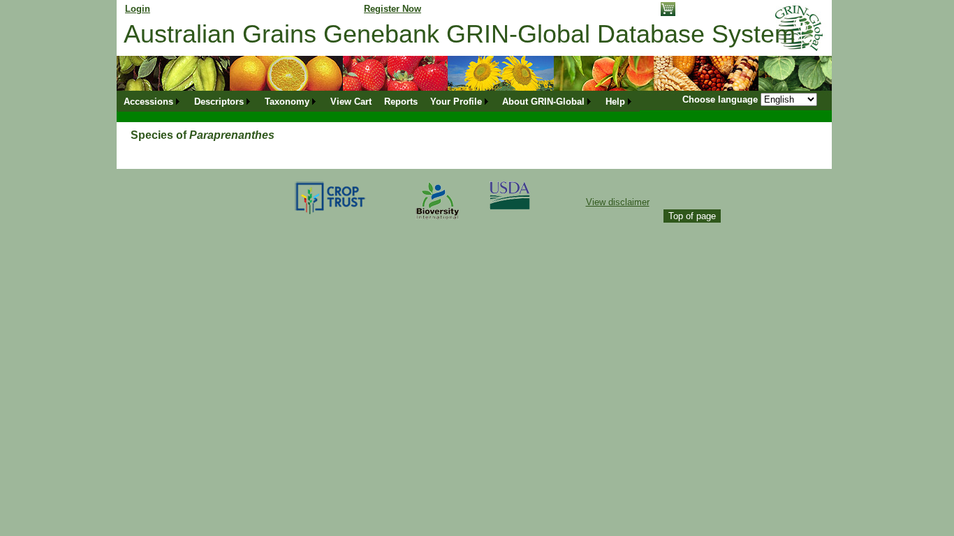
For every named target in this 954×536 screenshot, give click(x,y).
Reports (401, 101)
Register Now (392, 8)
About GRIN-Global (543, 101)
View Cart (351, 101)
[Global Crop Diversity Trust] (331, 213)
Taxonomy (287, 101)
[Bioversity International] (437, 220)
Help (615, 101)
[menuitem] (152, 101)
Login (137, 8)
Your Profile (456, 101)
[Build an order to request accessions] (668, 13)
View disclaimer (618, 202)
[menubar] (378, 101)
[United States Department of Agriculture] (510, 206)
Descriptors (219, 101)
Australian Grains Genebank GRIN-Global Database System (459, 34)
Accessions (148, 101)
